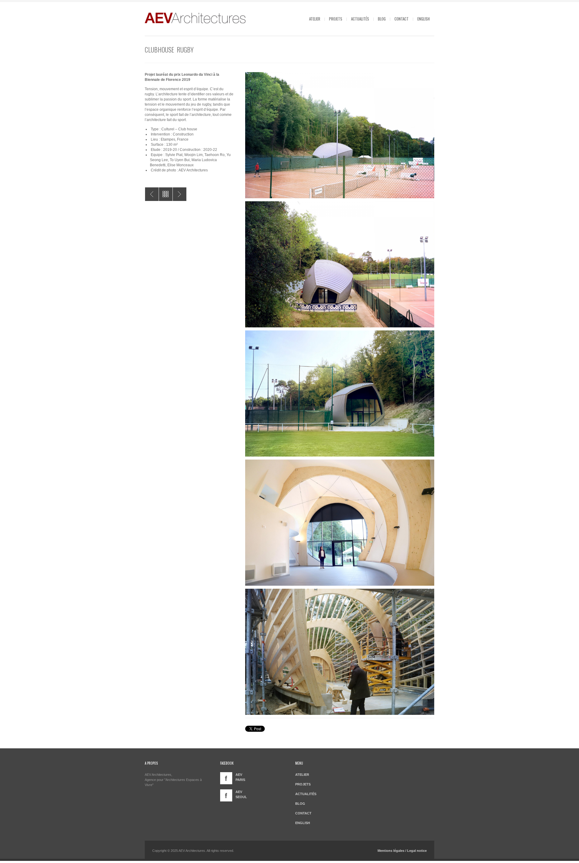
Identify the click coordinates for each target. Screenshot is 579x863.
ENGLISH (423, 19)
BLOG (382, 19)
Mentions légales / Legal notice (402, 850)
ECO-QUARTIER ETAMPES (152, 194)
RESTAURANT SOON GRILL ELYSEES (179, 194)
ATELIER (314, 19)
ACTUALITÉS (360, 19)
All (165, 194)
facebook (226, 778)
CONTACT (401, 19)
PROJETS (335, 19)
